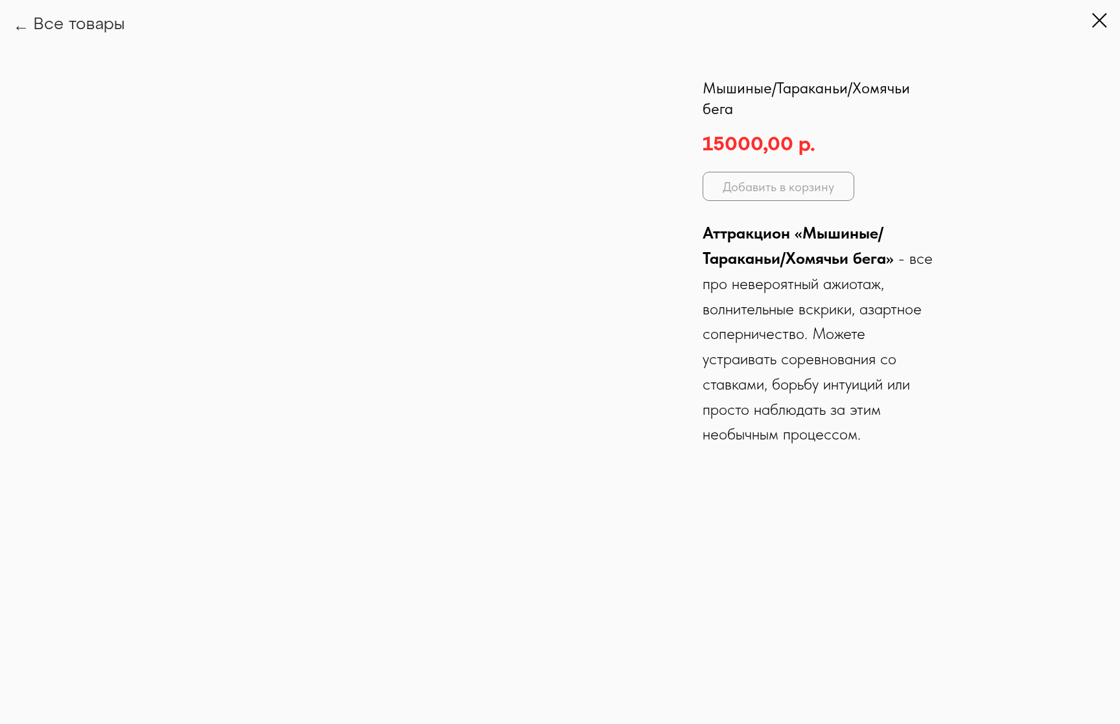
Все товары (79, 25)
